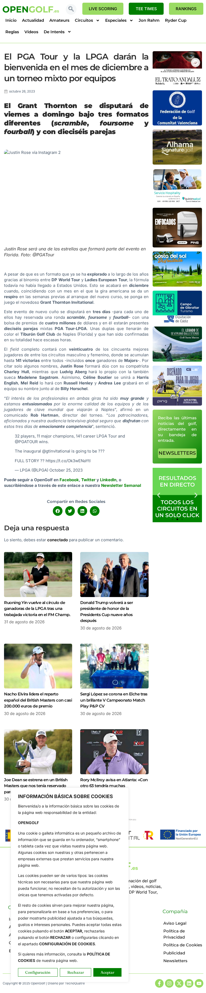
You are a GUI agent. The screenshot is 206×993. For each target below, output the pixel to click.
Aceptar (107, 972)
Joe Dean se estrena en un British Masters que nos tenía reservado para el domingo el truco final (36, 785)
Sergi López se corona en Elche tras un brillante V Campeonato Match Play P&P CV (114, 700)
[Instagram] (169, 983)
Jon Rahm (149, 20)
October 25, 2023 (66, 470)
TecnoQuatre (75, 983)
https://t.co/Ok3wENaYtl (68, 460)
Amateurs (59, 20)
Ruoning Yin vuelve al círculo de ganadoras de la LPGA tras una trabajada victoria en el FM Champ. (37, 608)
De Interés (54, 31)
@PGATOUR (26, 441)
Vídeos (31, 31)
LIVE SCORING (103, 8)
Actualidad (33, 20)
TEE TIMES (146, 8)
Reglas (12, 31)
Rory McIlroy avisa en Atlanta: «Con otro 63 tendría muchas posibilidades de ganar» (114, 785)
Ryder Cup (175, 20)
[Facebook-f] (159, 983)
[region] (70, 885)
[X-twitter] (179, 983)
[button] (71, 9)
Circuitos (84, 20)
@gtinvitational (56, 451)
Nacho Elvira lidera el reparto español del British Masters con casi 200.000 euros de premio (38, 700)
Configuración (37, 972)
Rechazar (75, 972)
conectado (57, 539)
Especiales (116, 20)
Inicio (11, 20)
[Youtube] (199, 983)
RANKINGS (186, 8)
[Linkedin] (189, 983)
